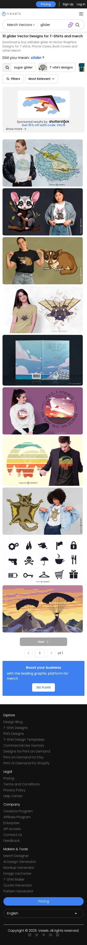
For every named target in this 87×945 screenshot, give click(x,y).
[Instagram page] (29, 935)
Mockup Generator (18, 867)
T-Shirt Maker (13, 879)
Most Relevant (39, 79)
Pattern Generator (18, 891)
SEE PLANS (43, 687)
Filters (15, 79)
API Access (12, 828)
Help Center (13, 796)
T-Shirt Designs (15, 727)
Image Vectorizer (17, 873)
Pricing (8, 778)
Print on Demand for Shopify (26, 763)
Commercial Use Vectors (23, 745)
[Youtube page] (50, 935)
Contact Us (12, 834)
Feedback (11, 840)
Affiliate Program (17, 817)
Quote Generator (17, 885)
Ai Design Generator (19, 861)
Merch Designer (16, 855)
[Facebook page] (36, 935)
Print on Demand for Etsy (23, 757)
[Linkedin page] (57, 935)
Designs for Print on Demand (26, 751)
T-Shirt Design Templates (23, 739)
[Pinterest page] (43, 935)
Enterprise (11, 823)
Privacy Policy (14, 790)
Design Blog (13, 721)
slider (36, 57)
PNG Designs (13, 733)
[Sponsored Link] (43, 104)
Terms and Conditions (21, 784)
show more (14, 129)
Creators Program (18, 811)
